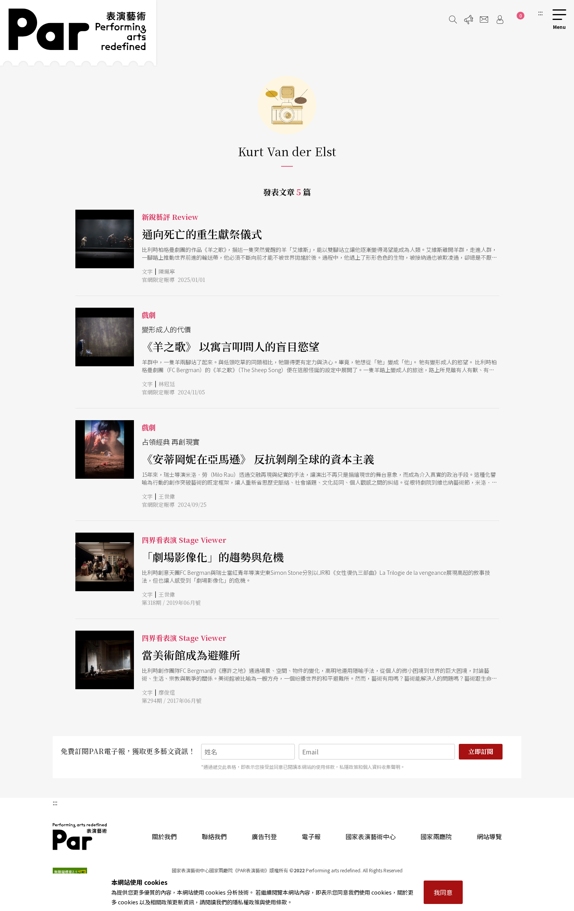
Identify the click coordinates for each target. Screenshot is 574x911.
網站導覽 (489, 836)
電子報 (311, 836)
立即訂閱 (480, 751)
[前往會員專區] (500, 19)
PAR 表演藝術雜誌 (80, 836)
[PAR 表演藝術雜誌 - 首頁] (78, 33)
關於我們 (164, 836)
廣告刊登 (264, 836)
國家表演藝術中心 (371, 836)
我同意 (443, 892)
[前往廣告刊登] (468, 19)
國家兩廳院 (436, 836)
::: (540, 12)
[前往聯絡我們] (484, 19)
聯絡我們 (214, 836)
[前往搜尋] (453, 19)
